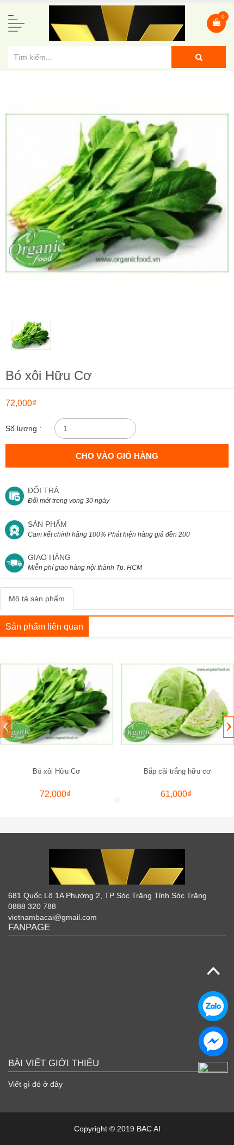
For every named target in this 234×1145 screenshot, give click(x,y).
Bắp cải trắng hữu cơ (177, 771)
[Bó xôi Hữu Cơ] (56, 704)
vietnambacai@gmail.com (52, 917)
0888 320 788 (32, 906)
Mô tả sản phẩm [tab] (37, 598)
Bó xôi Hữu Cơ (57, 771)
